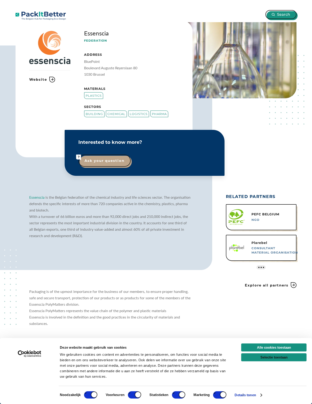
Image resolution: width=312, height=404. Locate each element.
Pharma (159, 114)
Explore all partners (266, 285)
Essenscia (37, 197)
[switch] (134, 395)
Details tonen (245, 395)
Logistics (139, 114)
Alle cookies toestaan (274, 347)
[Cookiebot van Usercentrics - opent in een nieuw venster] (30, 353)
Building (94, 114)
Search (283, 14)
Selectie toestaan (274, 357)
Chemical (116, 114)
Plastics (94, 95)
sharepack (41, 15)
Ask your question (104, 160)
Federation (95, 40)
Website (38, 79)
